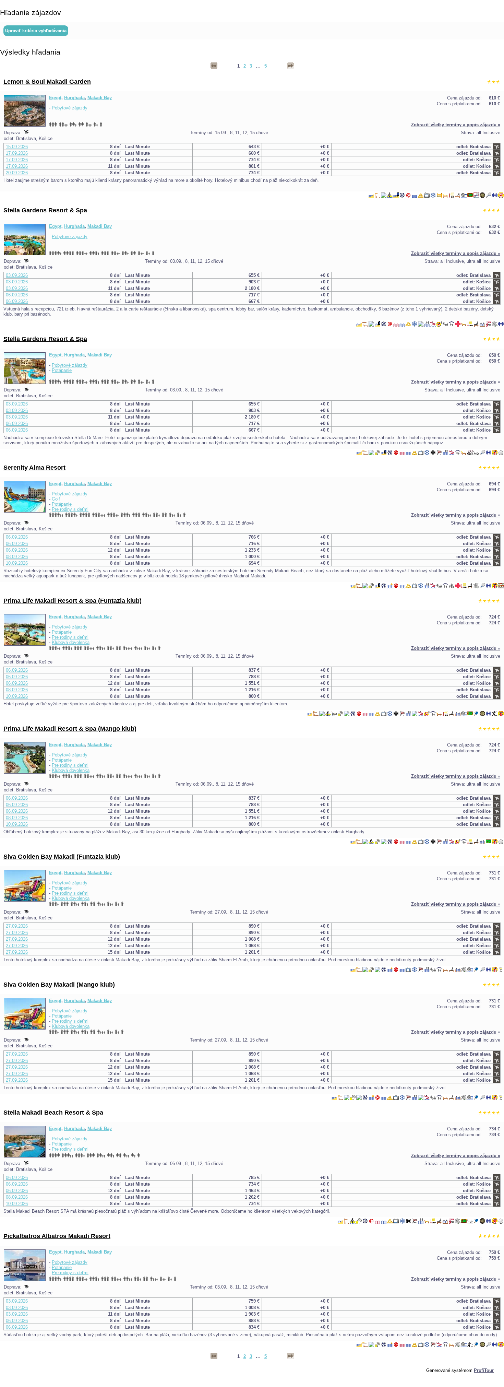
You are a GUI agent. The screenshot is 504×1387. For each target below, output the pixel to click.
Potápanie (62, 370)
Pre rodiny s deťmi (70, 509)
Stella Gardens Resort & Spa (45, 210)
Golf (56, 499)
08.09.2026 (17, 556)
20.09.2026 (17, 172)
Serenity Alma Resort (34, 467)
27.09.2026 (17, 926)
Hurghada (74, 97)
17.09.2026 (17, 153)
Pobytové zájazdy (69, 107)
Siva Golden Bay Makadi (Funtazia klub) (61, 856)
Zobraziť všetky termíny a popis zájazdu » (455, 124)
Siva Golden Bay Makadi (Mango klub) (59, 984)
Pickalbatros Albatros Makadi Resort (56, 1236)
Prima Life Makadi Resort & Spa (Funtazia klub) (72, 600)
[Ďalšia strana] (290, 65)
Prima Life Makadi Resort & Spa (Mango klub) (69, 728)
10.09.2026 (17, 563)
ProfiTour (484, 1370)
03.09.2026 (17, 275)
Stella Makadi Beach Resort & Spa (53, 1112)
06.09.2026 (17, 294)
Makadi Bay (99, 97)
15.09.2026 (17, 146)
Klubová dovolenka (70, 642)
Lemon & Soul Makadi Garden (47, 81)
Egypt (55, 97)
